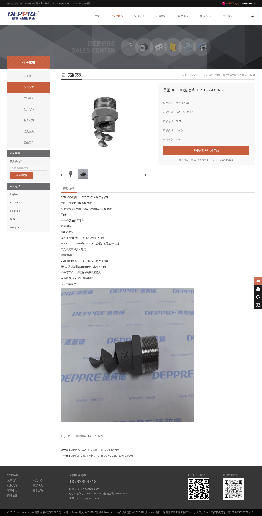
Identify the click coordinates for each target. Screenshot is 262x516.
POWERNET (17, 202)
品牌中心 (161, 16)
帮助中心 (12, 490)
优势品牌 (12, 485)
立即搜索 (21, 175)
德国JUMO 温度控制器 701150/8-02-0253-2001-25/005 (102, 455)
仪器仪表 (208, 75)
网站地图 (12, 495)
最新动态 (38, 485)
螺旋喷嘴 (81, 436)
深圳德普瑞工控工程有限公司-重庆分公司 (186, 512)
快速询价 (205, 16)
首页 (98, 16)
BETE (178, 121)
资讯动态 (139, 16)
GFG (12, 219)
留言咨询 (38, 490)
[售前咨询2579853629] (116, 493)
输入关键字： (17, 161)
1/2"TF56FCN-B (184, 112)
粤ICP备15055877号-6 (240, 512)
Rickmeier (16, 210)
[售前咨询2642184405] (89, 493)
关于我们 (12, 480)
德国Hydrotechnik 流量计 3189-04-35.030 (95, 449)
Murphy (14, 227)
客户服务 (183, 16)
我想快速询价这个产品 (206, 150)
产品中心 (117, 16)
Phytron (14, 194)
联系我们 (227, 16)
